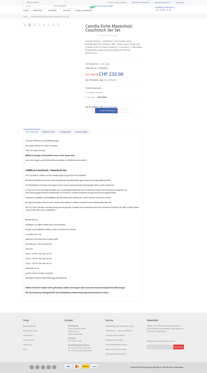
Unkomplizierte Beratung (116, 344)
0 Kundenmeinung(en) (108, 35)
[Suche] (73, 6)
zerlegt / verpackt (95, 92)
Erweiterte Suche (30, 330)
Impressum (28, 335)
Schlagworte (65, 131)
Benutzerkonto (29, 326)
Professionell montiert (115, 335)
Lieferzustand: (93, 88)
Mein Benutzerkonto (141, 2)
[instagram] (37, 367)
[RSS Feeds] (54, 367)
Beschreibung (31, 131)
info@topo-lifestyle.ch (165, 7)
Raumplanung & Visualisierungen (120, 326)
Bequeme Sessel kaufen (116, 349)
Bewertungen (81, 131)
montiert (97, 97)
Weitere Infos (49, 131)
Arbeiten (37, 10)
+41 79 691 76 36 (163, 10)
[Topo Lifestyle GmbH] (103, 6)
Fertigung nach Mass (114, 340)
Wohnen (52, 10)
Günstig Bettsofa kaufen (116, 354)
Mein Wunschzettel (162, 2)
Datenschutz (28, 340)
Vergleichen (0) (33, 2)
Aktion (67, 9)
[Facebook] (32, 367)
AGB (25, 349)
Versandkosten (110, 80)
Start (25, 16)
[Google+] (48, 367)
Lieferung (27, 344)
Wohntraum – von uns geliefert (119, 330)
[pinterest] (43, 367)
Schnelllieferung (84, 9)
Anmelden (179, 2)
